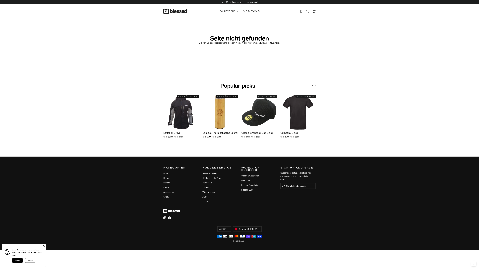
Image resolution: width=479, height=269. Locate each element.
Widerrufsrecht (208, 192)
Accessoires (168, 192)
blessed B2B (247, 190)
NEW (165, 173)
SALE (166, 197)
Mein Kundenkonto (210, 173)
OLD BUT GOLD (251, 11)
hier (249, 43)
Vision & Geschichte (250, 176)
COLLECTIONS (228, 11)
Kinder (166, 187)
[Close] (44, 246)
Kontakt (205, 202)
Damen (166, 183)
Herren (166, 178)
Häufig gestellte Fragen (212, 178)
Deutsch (222, 229)
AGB (204, 197)
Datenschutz (208, 187)
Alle (314, 86)
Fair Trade (245, 180)
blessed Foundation (250, 185)
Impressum (207, 183)
